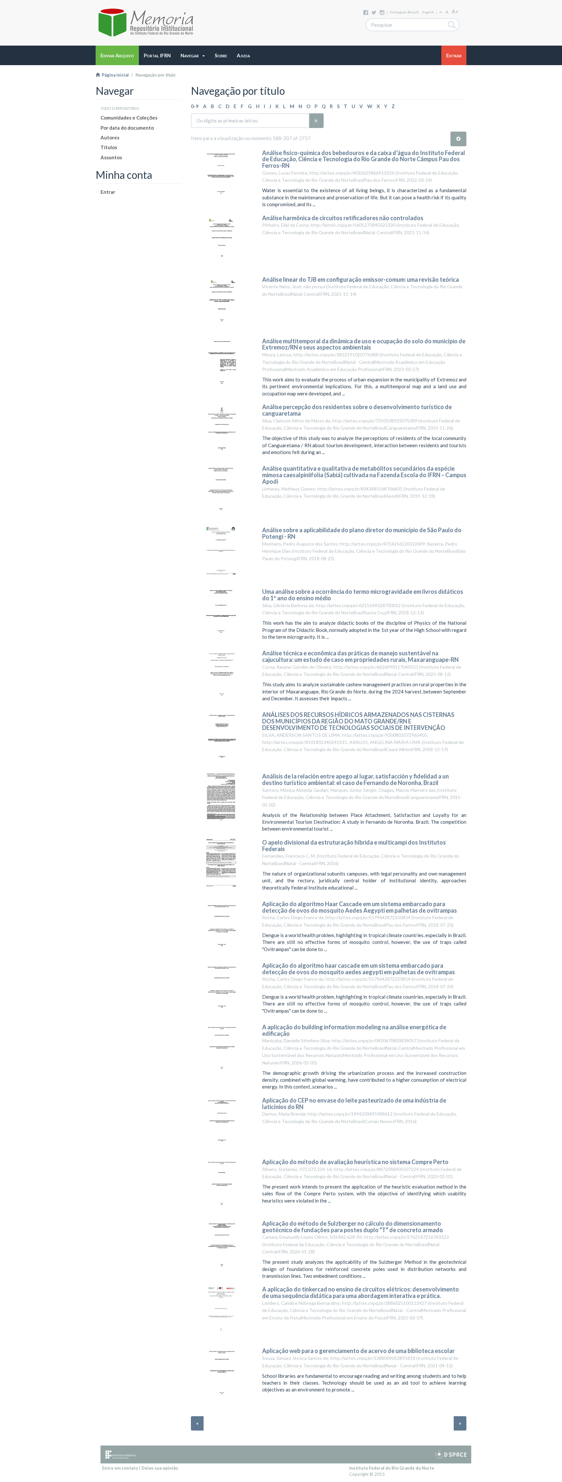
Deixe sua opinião (159, 1468)
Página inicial (114, 75)
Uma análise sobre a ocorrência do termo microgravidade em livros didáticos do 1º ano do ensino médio (362, 595)
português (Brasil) (404, 12)
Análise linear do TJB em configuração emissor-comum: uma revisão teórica (360, 279)
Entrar (107, 192)
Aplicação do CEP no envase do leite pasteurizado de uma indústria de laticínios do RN (354, 1103)
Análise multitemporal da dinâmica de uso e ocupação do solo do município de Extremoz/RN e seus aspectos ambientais (363, 344)
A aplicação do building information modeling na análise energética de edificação (354, 1030)
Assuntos (111, 157)
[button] (193, 55)
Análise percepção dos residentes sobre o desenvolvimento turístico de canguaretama (357, 410)
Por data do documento (127, 128)
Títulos (108, 147)
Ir (316, 120)
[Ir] (452, 24)
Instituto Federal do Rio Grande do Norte (391, 1468)
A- (440, 12)
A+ (455, 11)
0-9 (195, 106)
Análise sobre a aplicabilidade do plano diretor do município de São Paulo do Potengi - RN (362, 533)
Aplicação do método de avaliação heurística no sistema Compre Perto (355, 1161)
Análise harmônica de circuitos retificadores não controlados (342, 217)
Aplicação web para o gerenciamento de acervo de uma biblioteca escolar (358, 1350)
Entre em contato (120, 1468)
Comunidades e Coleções (128, 118)
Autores (109, 137)
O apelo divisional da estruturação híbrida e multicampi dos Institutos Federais (354, 845)
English (428, 12)
